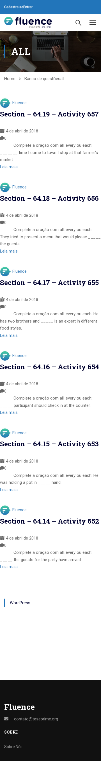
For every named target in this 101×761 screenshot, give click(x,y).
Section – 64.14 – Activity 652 (49, 521)
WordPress (20, 602)
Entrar (28, 7)
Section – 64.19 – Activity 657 (49, 113)
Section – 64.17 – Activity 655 (49, 282)
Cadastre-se (13, 7)
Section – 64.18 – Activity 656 (49, 198)
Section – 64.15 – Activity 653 (49, 443)
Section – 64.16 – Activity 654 (49, 366)
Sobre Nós (13, 746)
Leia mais (9, 166)
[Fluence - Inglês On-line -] (28, 22)
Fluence (19, 102)
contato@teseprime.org (36, 719)
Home (9, 78)
